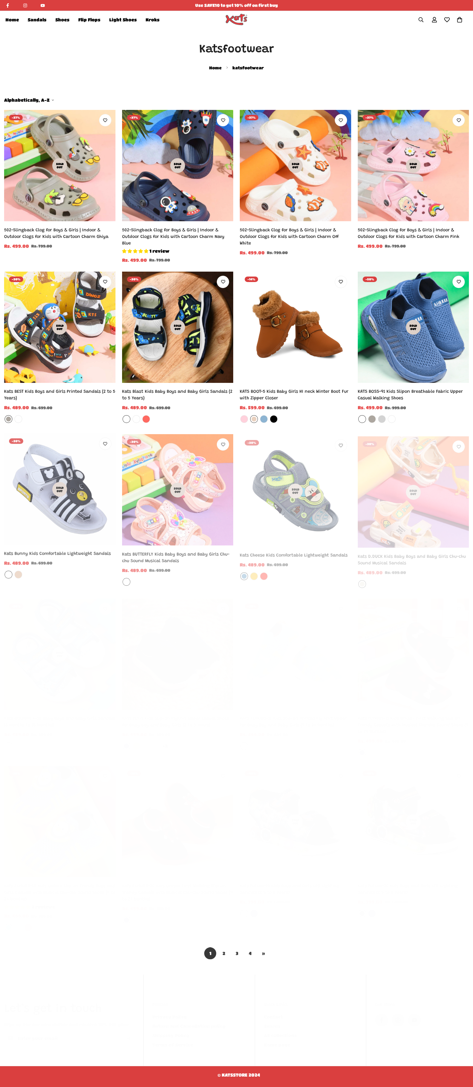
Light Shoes (123, 19)
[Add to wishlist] (105, 120)
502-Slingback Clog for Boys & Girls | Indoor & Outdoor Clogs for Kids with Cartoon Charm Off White (289, 237)
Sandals (37, 19)
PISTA (126, 419)
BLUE (263, 419)
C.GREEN (136, 419)
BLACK (273, 419)
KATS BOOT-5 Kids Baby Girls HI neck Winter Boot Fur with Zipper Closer (294, 394)
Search (272, 1020)
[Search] (421, 20)
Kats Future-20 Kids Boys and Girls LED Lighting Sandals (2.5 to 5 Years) (408, 883)
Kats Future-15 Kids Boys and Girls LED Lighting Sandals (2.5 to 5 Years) (289, 883)
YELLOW (254, 573)
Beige (362, 580)
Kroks (153, 19)
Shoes (62, 19)
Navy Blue (362, 747)
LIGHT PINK (136, 914)
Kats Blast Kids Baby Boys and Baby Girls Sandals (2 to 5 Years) (177, 394)
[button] (459, 19)
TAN (254, 419)
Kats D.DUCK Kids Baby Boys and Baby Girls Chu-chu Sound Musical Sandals (412, 555)
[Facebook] (7, 5)
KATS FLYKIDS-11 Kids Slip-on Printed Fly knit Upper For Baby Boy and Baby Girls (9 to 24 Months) (293, 716)
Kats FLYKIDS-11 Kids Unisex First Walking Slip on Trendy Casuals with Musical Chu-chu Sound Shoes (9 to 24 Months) (413, 720)
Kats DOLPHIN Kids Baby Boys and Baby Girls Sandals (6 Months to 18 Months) (59, 716)
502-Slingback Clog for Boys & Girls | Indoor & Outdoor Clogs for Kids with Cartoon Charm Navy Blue (173, 237)
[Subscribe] (129, 1032)
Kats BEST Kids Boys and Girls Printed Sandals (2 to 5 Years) (59, 394)
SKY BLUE (244, 740)
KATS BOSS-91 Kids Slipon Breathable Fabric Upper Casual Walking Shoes (410, 394)
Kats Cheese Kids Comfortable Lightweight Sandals (294, 552)
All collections (280, 1029)
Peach (126, 580)
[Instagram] (25, 5)
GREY (156, 740)
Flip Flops (89, 19)
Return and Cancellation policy (189, 1020)
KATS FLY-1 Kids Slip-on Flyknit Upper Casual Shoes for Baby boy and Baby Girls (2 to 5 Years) (175, 716)
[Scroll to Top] (462, 1057)
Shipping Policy (170, 1029)
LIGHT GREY (146, 914)
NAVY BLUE (126, 740)
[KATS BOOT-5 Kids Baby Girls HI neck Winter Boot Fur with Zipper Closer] (295, 327)
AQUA (8, 922)
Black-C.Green (18, 740)
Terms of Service (172, 1039)
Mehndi (18, 419)
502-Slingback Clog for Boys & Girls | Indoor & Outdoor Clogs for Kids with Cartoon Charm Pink (408, 233)
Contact (273, 1011)
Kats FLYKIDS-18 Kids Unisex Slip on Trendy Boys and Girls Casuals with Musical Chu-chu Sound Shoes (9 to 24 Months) (59, 887)
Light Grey (381, 419)
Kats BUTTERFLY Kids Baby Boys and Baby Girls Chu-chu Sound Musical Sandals (175, 555)
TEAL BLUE (254, 740)
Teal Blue (391, 747)
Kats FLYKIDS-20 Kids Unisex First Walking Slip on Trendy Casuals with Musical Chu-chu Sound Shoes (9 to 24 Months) (177, 887)
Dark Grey (8, 419)
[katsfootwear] (236, 19)
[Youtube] (42, 5)
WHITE (8, 573)
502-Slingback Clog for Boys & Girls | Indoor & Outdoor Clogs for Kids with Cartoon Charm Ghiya (56, 233)
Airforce (362, 419)
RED (146, 419)
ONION (18, 922)
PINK (244, 419)
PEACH (263, 740)
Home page (277, 1039)
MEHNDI (156, 914)
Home (12, 19)
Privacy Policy (169, 1011)
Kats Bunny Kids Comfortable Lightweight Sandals (57, 552)
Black (362, 908)
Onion (391, 419)
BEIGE (38, 922)
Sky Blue (381, 747)
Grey (244, 908)
